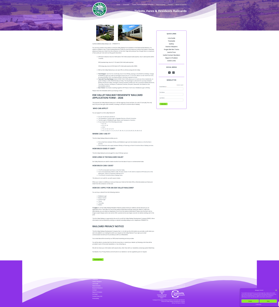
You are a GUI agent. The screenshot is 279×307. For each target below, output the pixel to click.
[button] (276, 290)
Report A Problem (171, 58)
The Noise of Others (180, 303)
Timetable (126, 4)
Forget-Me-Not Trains (171, 49)
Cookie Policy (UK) (97, 296)
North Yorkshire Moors (128, 104)
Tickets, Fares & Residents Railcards (142, 4)
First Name (162, 92)
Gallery (171, 44)
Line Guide (171, 38)
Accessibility (95, 298)
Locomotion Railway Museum (146, 82)
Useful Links (171, 61)
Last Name (161, 97)
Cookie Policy (258, 304)
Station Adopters (171, 47)
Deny (268, 301)
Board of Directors (181, 4)
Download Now (98, 259)
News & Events (160, 4)
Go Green (95, 294)
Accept (250, 301)
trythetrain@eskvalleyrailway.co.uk (175, 287)
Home (118, 4)
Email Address (163, 86)
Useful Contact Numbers (171, 55)
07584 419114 (181, 285)
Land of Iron (171, 52)
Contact (170, 4)
